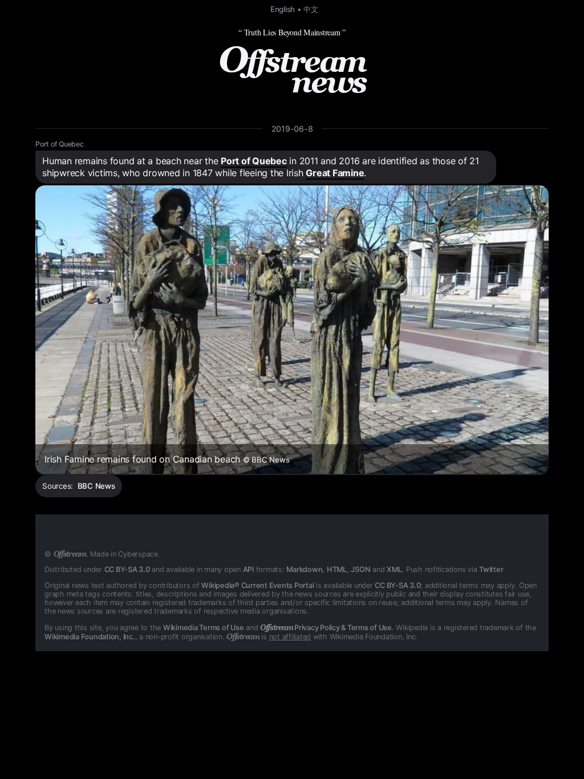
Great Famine (335, 172)
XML (394, 569)
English (282, 9)
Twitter (491, 569)
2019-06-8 (292, 128)
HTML (337, 569)
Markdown (304, 569)
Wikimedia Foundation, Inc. (89, 636)
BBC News (96, 485)
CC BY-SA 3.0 (127, 569)
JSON (360, 569)
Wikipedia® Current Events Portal (257, 585)
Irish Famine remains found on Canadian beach (166, 459)
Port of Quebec (59, 144)
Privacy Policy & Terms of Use (326, 627)
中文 (310, 9)
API (248, 569)
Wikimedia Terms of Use (203, 627)
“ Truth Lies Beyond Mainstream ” (292, 32)
